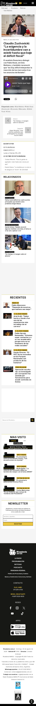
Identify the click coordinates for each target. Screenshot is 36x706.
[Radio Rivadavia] (18, 551)
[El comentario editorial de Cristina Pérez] (9, 479)
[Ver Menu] (32, 3)
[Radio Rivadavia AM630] (8, 4)
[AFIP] (18, 685)
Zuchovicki (6, 109)
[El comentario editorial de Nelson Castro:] (9, 456)
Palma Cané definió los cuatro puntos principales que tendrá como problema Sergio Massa (17, 202)
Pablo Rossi (29, 106)
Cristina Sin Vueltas (11, 225)
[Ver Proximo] (28, 130)
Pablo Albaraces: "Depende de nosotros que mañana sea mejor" (21, 307)
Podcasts (18, 567)
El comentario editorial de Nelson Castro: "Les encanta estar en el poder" (15, 458)
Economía (14, 109)
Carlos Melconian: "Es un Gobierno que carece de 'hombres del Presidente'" (17, 491)
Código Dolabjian (20, 367)
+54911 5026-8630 (18, 596)
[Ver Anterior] (8, 121)
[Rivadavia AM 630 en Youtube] (12, 613)
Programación (18, 561)
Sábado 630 (15, 303)
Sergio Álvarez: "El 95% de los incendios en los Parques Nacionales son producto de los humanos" (22, 357)
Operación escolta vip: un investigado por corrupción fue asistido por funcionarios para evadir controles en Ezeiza (23, 376)
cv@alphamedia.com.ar (25, 674)
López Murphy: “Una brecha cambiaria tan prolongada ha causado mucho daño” (15, 133)
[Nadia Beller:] (9, 467)
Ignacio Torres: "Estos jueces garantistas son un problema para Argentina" (18, 448)
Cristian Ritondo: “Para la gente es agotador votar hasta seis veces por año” (17, 162)
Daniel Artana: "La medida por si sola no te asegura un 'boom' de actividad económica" (18, 169)
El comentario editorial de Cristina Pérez (15, 481)
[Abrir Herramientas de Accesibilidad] (31, 701)
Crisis (8, 111)
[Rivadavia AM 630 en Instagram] (17, 608)
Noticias (18, 564)
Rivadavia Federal (18, 570)
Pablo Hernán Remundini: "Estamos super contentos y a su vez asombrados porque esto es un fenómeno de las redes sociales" (23, 339)
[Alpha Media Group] (18, 696)
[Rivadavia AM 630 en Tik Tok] (22, 613)
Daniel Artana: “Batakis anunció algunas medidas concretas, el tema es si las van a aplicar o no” (18, 229)
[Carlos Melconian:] (9, 489)
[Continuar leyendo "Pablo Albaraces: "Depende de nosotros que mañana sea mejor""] (6, 305)
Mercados (22, 109)
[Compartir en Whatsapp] (16, 99)
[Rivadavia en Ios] (18, 633)
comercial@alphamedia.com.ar (21, 672)
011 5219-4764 (18, 589)
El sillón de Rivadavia (20, 314)
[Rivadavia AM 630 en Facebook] (10, 608)
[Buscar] (32, 420)
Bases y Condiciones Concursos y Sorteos (18, 577)
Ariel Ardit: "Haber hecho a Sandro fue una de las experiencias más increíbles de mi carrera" (22, 321)
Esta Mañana (20, 106)
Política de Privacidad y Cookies (18, 573)
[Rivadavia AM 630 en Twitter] (23, 607)
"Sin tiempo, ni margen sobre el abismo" (20, 121)
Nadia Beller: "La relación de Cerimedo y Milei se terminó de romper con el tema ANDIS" (18, 470)
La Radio (18, 558)
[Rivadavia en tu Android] (18, 627)
